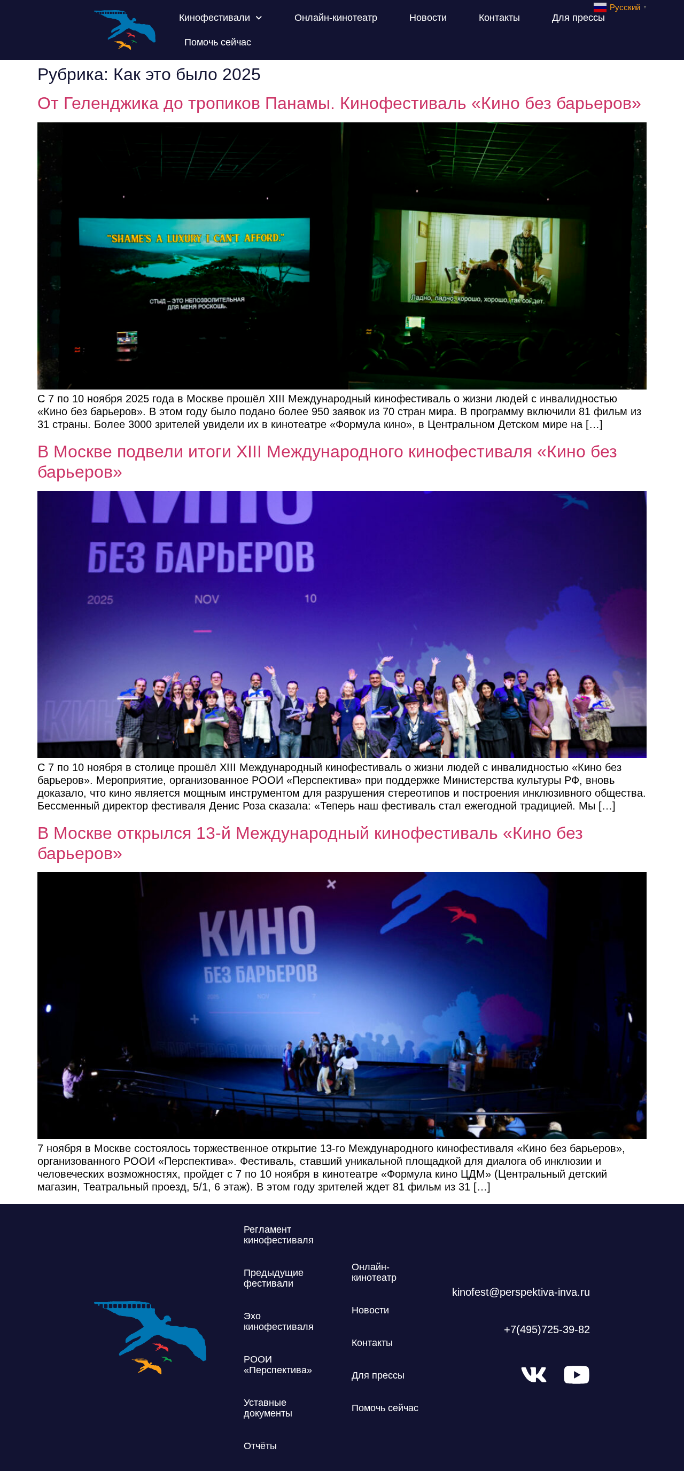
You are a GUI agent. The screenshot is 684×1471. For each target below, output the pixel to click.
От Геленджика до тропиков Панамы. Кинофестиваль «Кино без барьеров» (339, 103)
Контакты (499, 17)
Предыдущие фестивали (274, 1278)
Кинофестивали (214, 17)
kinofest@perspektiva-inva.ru (521, 1292)
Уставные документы (268, 1408)
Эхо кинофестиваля (279, 1321)
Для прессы (578, 17)
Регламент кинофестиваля (279, 1235)
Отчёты (260, 1446)
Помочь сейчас (217, 42)
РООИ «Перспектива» (278, 1364)
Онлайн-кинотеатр (335, 17)
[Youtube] (576, 1374)
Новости (428, 17)
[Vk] (533, 1374)
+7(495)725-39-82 (547, 1329)
